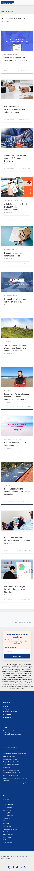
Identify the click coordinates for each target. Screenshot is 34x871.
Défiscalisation (7, 767)
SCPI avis (5, 840)
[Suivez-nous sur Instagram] (21, 867)
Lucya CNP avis (7, 807)
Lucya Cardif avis (7, 810)
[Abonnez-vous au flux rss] (25, 867)
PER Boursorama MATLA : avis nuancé (15, 444)
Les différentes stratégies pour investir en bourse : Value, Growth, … (17, 589)
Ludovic (7, 70)
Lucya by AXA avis (8, 813)
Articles (8, 11)
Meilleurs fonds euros (9, 756)
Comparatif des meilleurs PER (11, 764)
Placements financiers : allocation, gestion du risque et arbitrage (17, 540)
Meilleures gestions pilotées (10, 759)
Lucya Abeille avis (8, 815)
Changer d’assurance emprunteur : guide (13, 254)
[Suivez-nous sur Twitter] (17, 867)
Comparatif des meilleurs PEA (11, 762)
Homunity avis (7, 837)
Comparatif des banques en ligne (12, 773)
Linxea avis (6, 799)
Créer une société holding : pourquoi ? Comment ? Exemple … (15, 158)
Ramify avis (6, 823)
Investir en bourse (8, 751)
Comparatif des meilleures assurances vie (14, 754)
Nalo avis (5, 821)
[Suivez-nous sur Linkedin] (13, 867)
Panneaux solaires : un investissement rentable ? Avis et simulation (17, 491)
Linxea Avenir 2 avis (8, 802)
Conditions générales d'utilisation (12, 735)
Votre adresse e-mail (10, 647)
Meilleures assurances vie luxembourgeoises (15, 783)
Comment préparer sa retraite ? (11, 770)
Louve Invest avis (7, 843)
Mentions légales (7, 733)
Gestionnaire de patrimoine (10, 775)
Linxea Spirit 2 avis (8, 804)
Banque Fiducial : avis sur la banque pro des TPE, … (16, 300)
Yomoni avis (6, 818)
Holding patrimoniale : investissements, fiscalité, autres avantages (15, 109)
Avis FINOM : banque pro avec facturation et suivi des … (16, 60)
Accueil (3, 11)
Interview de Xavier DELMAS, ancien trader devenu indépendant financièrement (16, 396)
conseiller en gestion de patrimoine (21, 683)
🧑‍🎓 (7, 709)
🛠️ (5, 706)
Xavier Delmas (9, 599)
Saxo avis (5, 832)
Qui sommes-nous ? (8, 731)
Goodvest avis (7, 826)
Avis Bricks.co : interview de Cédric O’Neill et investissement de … (16, 207)
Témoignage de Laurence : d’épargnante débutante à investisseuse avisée (15, 347)
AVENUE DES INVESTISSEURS (17, 856)
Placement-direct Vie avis (10, 829)
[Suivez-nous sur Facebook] (9, 867)
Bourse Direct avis (8, 834)
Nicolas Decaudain (10, 119)
